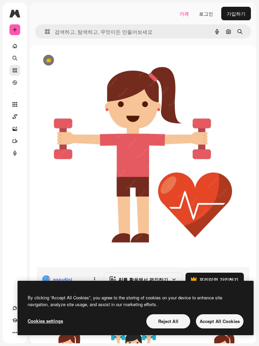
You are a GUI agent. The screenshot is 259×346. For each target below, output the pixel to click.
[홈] (14, 46)
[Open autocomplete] (44, 31)
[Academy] (14, 320)
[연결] (14, 308)
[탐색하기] (14, 82)
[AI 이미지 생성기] (14, 128)
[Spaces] (14, 116)
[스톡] (14, 70)
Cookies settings (45, 321)
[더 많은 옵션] (94, 279)
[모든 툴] (14, 104)
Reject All (168, 321)
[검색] (14, 58)
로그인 (206, 13)
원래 (75, 60)
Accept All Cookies (220, 321)
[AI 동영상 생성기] (14, 140)
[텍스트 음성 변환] (14, 153)
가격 (184, 13)
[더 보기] (14, 332)
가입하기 (236, 13)
